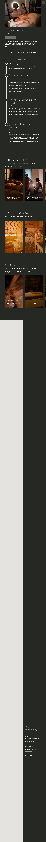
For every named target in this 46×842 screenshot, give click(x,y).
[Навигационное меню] (43, 2)
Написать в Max (28, 751)
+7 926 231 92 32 (29, 746)
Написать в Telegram (30, 748)
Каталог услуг (13, 52)
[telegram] (26, 755)
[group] (14, 185)
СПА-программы (22, 52)
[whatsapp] (28, 755)
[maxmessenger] (31, 755)
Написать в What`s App (30, 749)
